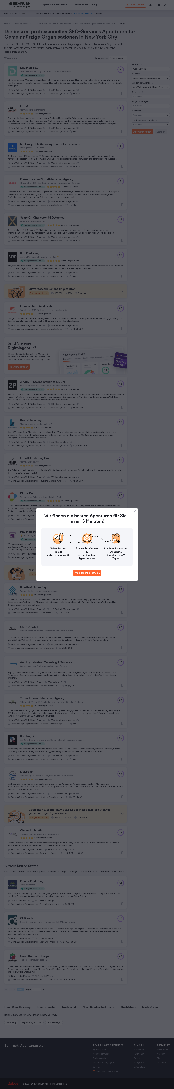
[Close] (134, 511)
